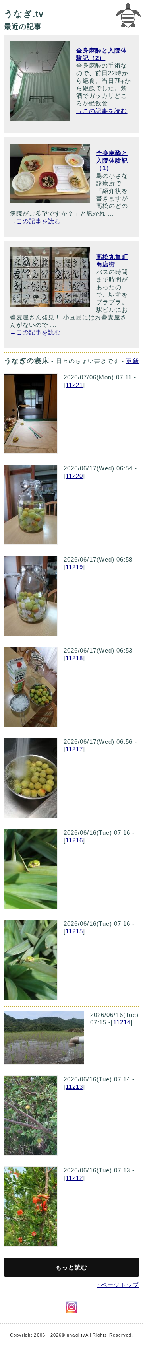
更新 (132, 361)
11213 (74, 1086)
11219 (74, 567)
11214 (122, 1022)
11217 (74, 749)
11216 (74, 840)
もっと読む (71, 1267)
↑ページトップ (118, 1284)
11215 (74, 931)
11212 (74, 1177)
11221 (74, 384)
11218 (74, 658)
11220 (74, 475)
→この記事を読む (102, 110)
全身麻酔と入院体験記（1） (112, 160)
